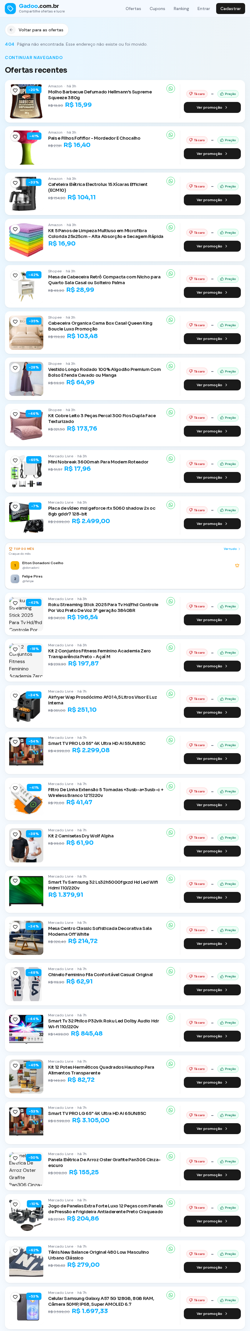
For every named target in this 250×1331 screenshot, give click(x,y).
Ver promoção (209, 107)
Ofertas (133, 8)
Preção (230, 94)
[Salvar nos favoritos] (15, 90)
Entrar (204, 8)
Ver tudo (230, 549)
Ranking (181, 8)
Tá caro (199, 94)
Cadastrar (230, 8)
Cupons (157, 8)
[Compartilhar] (170, 88)
